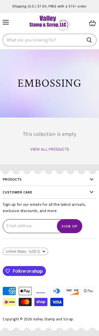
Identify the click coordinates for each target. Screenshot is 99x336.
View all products (49, 149)
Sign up (70, 226)
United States (23, 251)
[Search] (89, 40)
